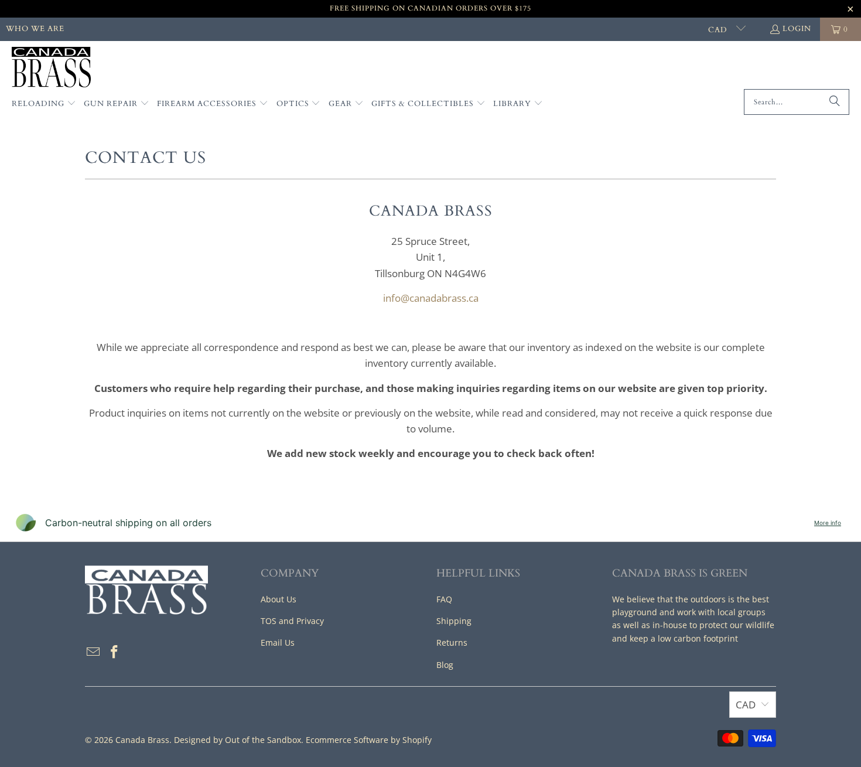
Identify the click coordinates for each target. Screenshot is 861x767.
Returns (451, 642)
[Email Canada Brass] (93, 652)
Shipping (454, 620)
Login (797, 28)
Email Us (278, 642)
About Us (278, 599)
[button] (44, 104)
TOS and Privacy (292, 620)
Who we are (35, 28)
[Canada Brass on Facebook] (115, 652)
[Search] (834, 102)
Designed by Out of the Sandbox (237, 739)
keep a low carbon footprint (684, 638)
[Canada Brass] (51, 68)
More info (827, 522)
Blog (444, 664)
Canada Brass (142, 739)
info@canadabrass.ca (431, 298)
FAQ (444, 599)
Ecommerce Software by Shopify (369, 739)
